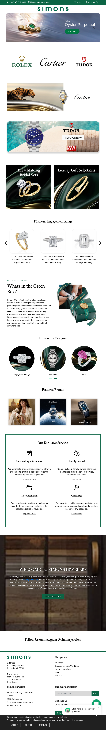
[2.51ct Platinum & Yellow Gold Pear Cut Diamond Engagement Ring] (22, 241)
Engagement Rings (22, 375)
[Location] (7, 2)
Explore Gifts (29, 513)
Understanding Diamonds (20, 692)
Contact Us (76, 513)
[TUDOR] (84, 62)
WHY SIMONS (53, 596)
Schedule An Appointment (20, 702)
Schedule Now (29, 479)
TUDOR (59, 675)
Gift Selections (14, 699)
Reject (28, 725)
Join (95, 693)
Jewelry (59, 663)
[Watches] (53, 358)
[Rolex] (21, 62)
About (10, 696)
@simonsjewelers (69, 640)
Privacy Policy (14, 705)
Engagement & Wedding (67, 666)
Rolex (58, 672)
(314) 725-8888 (62, 705)
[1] (50, 378)
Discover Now (73, 137)
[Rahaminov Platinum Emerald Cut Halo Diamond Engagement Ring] (84, 241)
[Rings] (84, 358)
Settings (43, 725)
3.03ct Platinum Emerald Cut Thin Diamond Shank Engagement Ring (53, 260)
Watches (53, 375)
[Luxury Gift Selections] (76, 187)
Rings (84, 375)
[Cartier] (53, 62)
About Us (76, 479)
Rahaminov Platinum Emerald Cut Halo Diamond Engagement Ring (84, 260)
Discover (72, 31)
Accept (14, 725)
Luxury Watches (63, 669)
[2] (55, 378)
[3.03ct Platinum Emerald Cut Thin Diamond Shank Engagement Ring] (53, 241)
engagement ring (31, 580)
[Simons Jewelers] (53, 9)
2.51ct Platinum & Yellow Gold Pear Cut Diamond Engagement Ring (22, 260)
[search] (97, 2)
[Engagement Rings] (22, 358)
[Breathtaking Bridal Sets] (28, 187)
